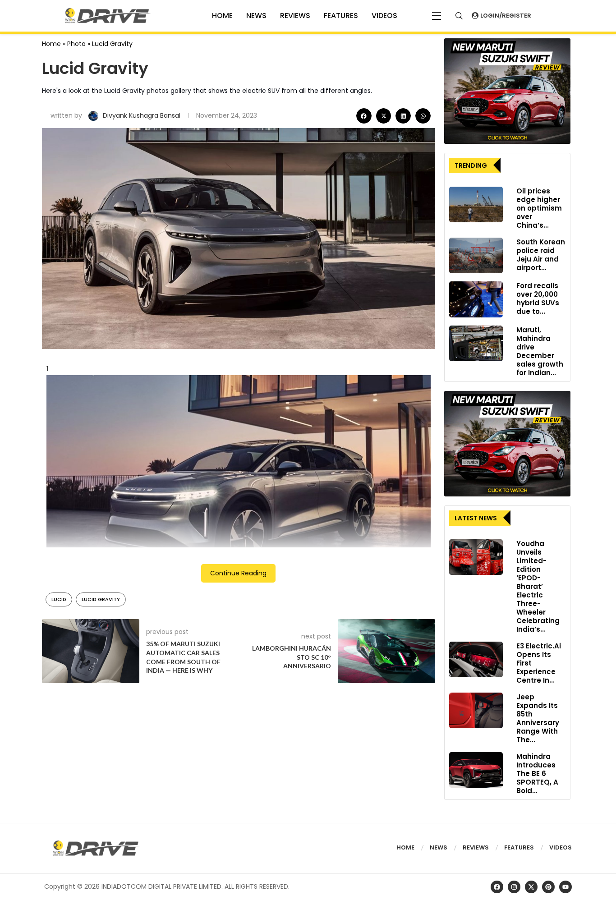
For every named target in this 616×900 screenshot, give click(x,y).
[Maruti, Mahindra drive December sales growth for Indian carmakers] (476, 344)
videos (384, 15)
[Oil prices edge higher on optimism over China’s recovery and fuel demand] (476, 205)
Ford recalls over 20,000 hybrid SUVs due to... (537, 298)
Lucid (58, 599)
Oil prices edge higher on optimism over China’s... (539, 208)
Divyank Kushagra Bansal (142, 115)
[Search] (459, 16)
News (256, 15)
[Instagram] (514, 887)
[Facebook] (497, 887)
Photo (76, 43)
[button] (364, 116)
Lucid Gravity (101, 599)
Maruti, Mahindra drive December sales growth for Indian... (539, 351)
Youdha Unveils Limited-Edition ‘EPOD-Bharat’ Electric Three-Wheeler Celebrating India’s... (538, 586)
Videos (560, 847)
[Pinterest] (548, 887)
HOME (222, 15)
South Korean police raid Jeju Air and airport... (540, 254)
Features (341, 15)
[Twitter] (531, 887)
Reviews (295, 15)
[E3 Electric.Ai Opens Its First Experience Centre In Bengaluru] (476, 660)
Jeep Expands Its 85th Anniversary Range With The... (537, 718)
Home (51, 43)
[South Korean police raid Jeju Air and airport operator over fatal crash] (476, 256)
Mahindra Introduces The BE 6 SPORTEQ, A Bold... (537, 773)
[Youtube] (565, 887)
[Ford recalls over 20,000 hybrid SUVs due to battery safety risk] (476, 299)
